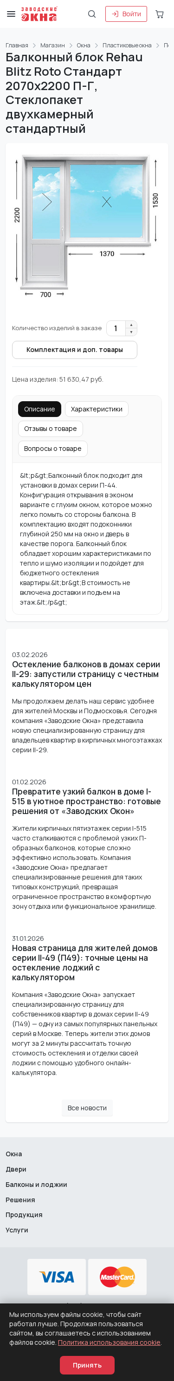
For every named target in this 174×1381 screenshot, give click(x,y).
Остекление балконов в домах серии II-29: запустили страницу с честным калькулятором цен (86, 674)
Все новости (87, 1107)
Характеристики (96, 408)
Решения (20, 1199)
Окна (14, 1153)
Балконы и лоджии (36, 1184)
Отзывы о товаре (50, 428)
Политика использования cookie (109, 1342)
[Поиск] (92, 14)
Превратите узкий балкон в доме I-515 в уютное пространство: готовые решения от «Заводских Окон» (86, 801)
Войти (131, 13)
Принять (87, 1365)
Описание (39, 408)
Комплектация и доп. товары (74, 349)
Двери (16, 1169)
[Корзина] (159, 14)
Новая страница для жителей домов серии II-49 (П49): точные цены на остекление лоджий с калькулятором (84, 962)
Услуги (17, 1229)
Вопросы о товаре (53, 448)
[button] (11, 14)
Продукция (24, 1214)
